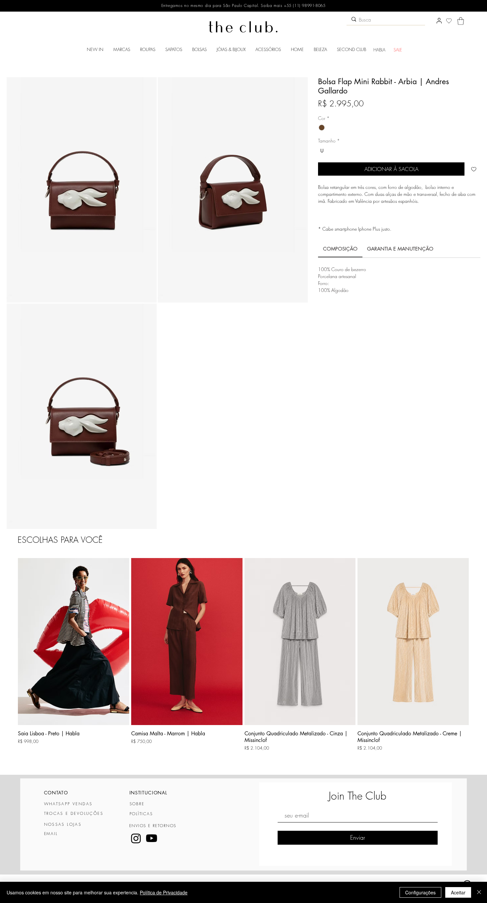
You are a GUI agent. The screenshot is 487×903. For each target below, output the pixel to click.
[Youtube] (151, 838)
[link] (340, 249)
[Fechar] (479, 892)
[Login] (439, 21)
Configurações (420, 892)
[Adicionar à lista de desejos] (473, 169)
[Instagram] (136, 838)
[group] (243, 663)
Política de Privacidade (164, 892)
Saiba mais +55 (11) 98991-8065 (292, 5)
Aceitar (458, 892)
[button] (461, 21)
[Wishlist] (449, 21)
